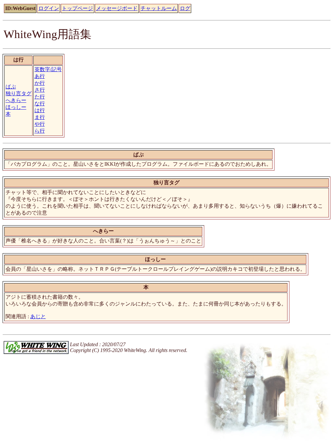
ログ (185, 8)
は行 (39, 110)
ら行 (39, 131)
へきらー (16, 100)
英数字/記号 (48, 69)
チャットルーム (158, 8)
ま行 (39, 117)
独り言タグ (19, 93)
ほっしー (16, 107)
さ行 (39, 90)
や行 (39, 124)
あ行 (39, 76)
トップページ (77, 8)
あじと (38, 316)
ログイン (48, 8)
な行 (39, 103)
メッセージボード (117, 8)
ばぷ (11, 86)
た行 (39, 96)
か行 (39, 83)
